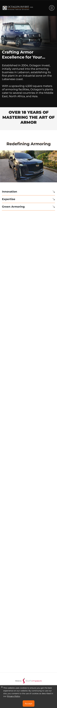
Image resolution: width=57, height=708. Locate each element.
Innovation (9, 191)
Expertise (8, 199)
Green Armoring (13, 206)
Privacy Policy (13, 696)
